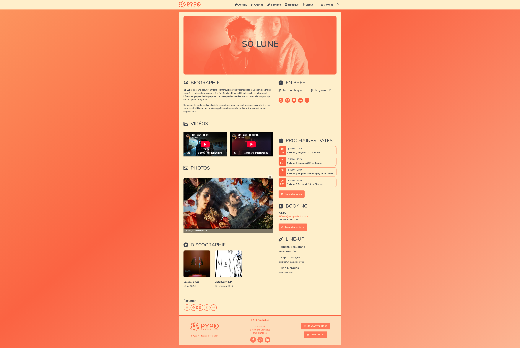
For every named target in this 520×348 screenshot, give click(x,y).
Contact (328, 4)
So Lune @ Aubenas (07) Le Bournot (304, 163)
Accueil (242, 4)
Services (275, 4)
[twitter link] (267, 340)
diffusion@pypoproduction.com (293, 216)
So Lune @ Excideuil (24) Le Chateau (305, 184)
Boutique (293, 4)
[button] (338, 4)
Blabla (309, 4)
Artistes (258, 4)
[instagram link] (260, 340)
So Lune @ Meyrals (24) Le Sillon (303, 152)
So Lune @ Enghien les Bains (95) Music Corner (310, 173)
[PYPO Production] (190, 4)
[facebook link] (253, 340)
